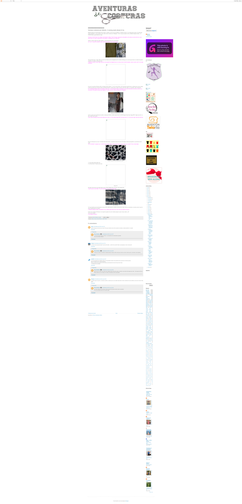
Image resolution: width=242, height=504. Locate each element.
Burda (147, 290)
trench (151, 383)
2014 (148, 193)
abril (149, 210)
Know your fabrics (149, 464)
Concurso (147, 348)
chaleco (147, 318)
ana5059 (92, 259)
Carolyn (92, 243)
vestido (103, 218)
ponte (152, 380)
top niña (148, 324)
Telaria (150, 307)
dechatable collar (148, 365)
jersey (151, 371)
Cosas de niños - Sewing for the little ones (150, 252)
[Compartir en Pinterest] (108, 217)
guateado (150, 370)
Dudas (151, 350)
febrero (149, 213)
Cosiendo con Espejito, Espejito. (150, 239)
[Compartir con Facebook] (107, 217)
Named (152, 329)
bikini (151, 317)
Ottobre (149, 330)
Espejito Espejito (148, 327)
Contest (152, 348)
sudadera (147, 342)
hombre (147, 371)
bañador (147, 317)
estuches (147, 368)
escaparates (147, 367)
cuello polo (149, 364)
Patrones (147, 304)
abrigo (93, 218)
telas (152, 344)
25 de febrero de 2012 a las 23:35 (108, 250)
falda (147, 297)
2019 (148, 187)
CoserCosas (149, 349)
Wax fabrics (149, 333)
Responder (93, 229)
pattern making (148, 378)
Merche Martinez (97, 234)
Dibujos (147, 350)
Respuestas (94, 231)
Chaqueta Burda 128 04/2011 (150, 264)
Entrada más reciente (92, 313)
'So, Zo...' (147, 399)
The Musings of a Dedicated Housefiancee (149, 449)
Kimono (152, 352)
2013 (148, 195)
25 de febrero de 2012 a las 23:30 (108, 269)
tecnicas (148, 344)
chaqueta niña (148, 362)
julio (149, 206)
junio (149, 207)
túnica (150, 384)
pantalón (151, 294)
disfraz (147, 306)
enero (149, 267)
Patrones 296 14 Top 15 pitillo (150, 236)
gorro (146, 370)
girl (146, 369)
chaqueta (148, 298)
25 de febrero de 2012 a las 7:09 (99, 243)
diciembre (150, 197)
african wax (148, 308)
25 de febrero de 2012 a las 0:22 (99, 226)
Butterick (150, 325)
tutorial (147, 299)
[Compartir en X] (106, 217)
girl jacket (150, 369)
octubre (149, 200)
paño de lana (148, 379)
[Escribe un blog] (104, 217)
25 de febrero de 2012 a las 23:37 (108, 234)
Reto (152, 314)
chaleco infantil (148, 361)
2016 (148, 190)
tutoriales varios (150, 345)
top (146, 294)
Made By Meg (148, 429)
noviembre (150, 199)
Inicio (116, 313)
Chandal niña (148, 326)
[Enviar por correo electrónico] (103, 217)
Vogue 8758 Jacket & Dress (150, 256)
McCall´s (147, 329)
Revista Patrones (99, 218)
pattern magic (148, 311)
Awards (148, 346)
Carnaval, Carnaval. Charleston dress (150, 247)
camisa (95, 218)
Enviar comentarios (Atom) (97, 315)
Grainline (147, 351)
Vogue (106, 218)
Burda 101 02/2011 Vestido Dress (150, 243)
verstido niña (148, 385)
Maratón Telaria (148, 328)
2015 (148, 192)
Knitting (147, 312)
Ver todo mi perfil (149, 36)
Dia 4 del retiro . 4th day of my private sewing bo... (150, 222)
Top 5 (152, 332)
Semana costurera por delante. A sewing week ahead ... (150, 231)
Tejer (147, 360)
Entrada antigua (140, 313)
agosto (149, 204)
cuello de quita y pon (149, 363)
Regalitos (148, 332)
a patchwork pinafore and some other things (149, 394)
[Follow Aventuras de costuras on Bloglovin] (151, 31)
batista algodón (148, 316)
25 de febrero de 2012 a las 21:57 (100, 259)
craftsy (151, 318)
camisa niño (148, 310)
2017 (148, 189)
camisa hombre (148, 309)
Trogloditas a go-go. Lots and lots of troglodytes (150, 226)
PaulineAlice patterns (149, 331)
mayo (149, 209)
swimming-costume (149, 343)
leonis (92, 226)
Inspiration (151, 351)
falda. (151, 368)
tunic (146, 384)
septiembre (150, 202)
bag (151, 315)
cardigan (150, 360)
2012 (148, 196)
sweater (148, 381)
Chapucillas (150, 347)
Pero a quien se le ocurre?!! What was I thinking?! (150, 260)
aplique (147, 334)
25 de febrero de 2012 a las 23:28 (108, 287)
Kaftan (148, 352)
